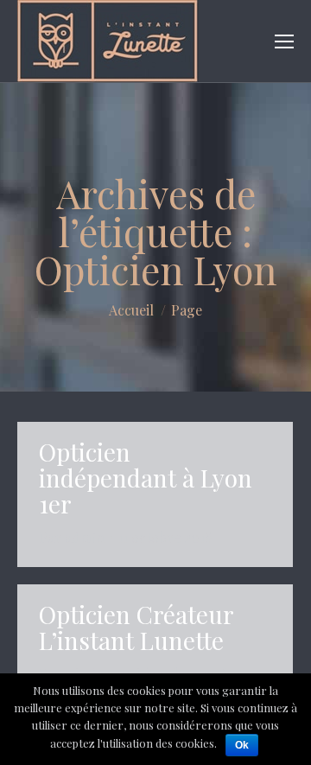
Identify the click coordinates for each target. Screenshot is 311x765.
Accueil (131, 310)
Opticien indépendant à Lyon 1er (145, 478)
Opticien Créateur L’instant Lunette (136, 627)
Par (72, 537)
